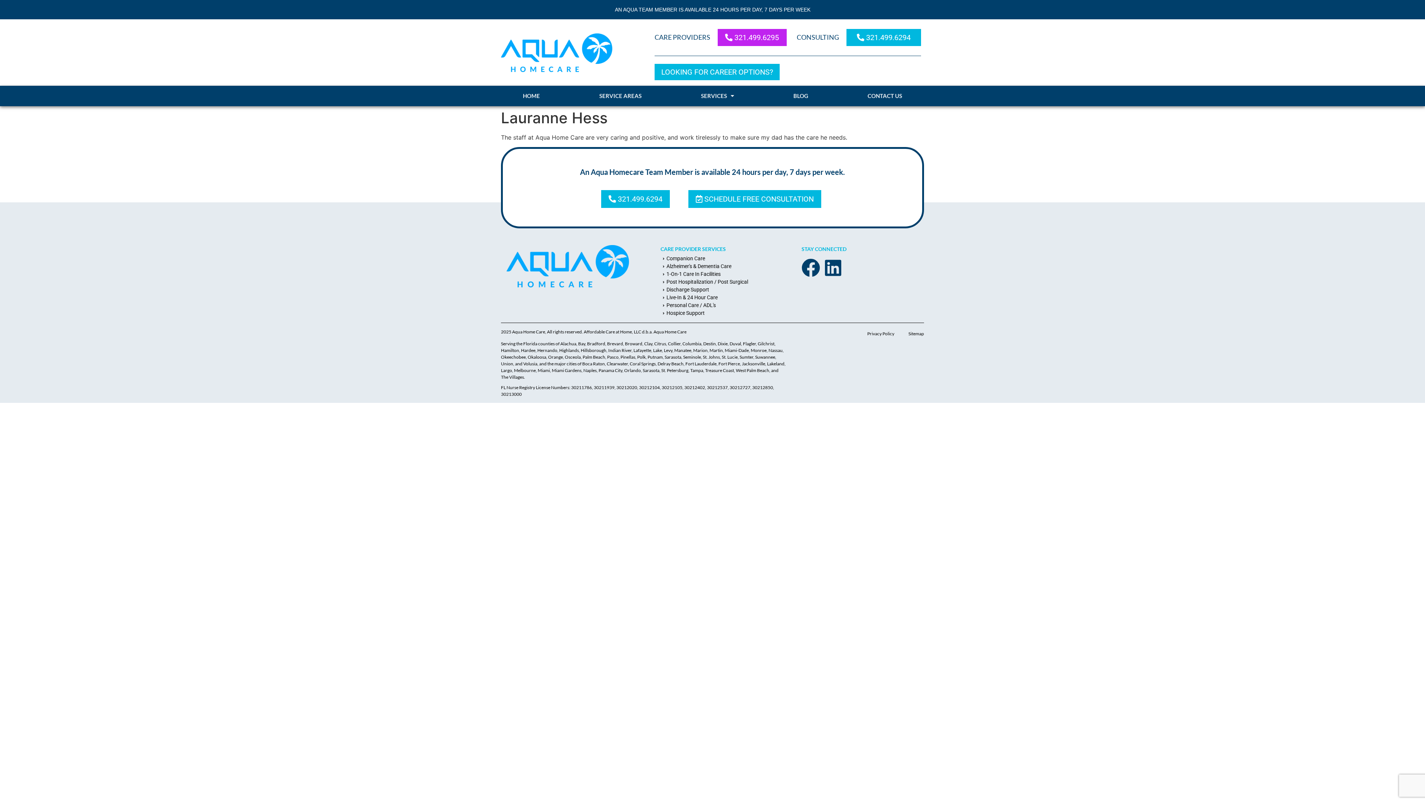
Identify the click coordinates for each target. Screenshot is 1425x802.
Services (714, 95)
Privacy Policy (880, 333)
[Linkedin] (833, 267)
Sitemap (916, 333)
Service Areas (620, 95)
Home (531, 95)
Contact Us (885, 95)
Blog (800, 95)
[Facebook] (811, 267)
